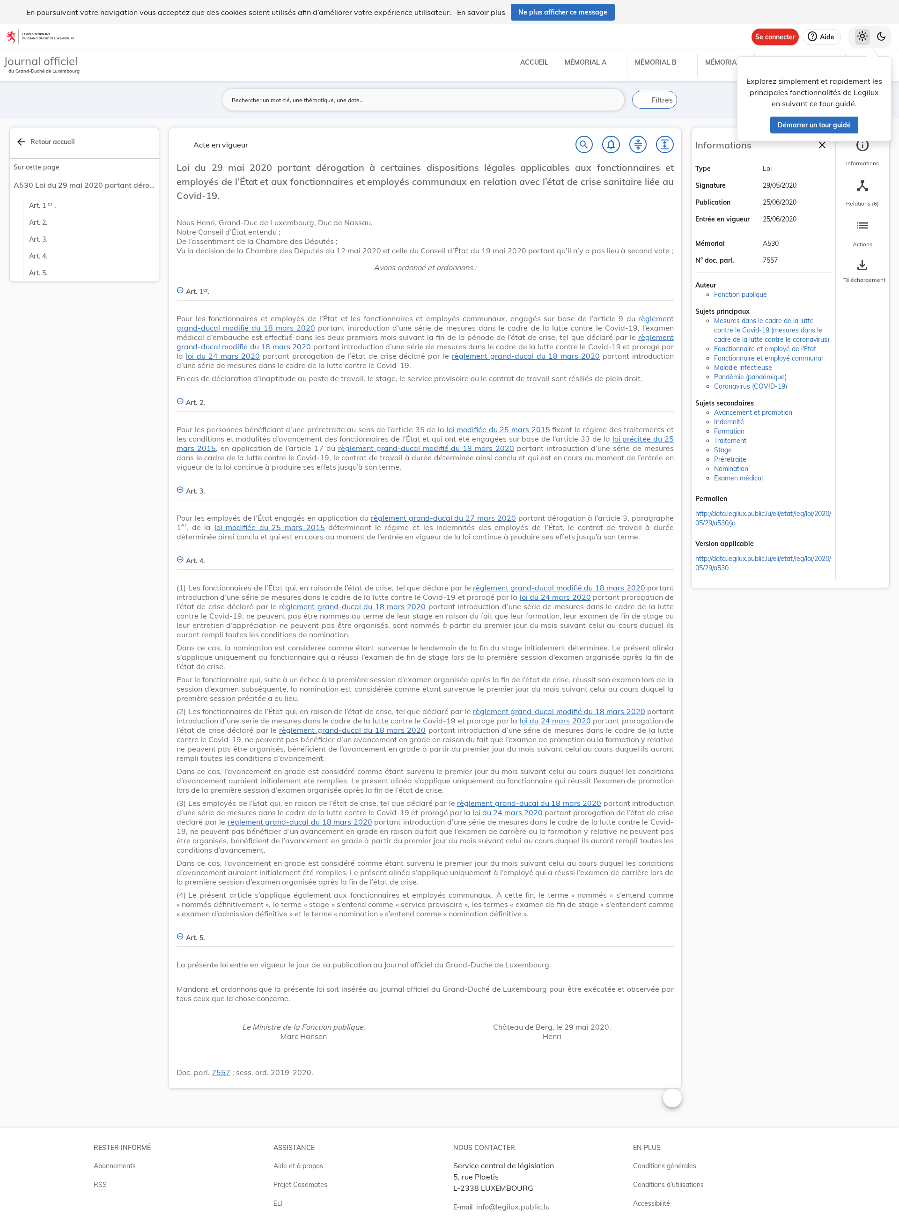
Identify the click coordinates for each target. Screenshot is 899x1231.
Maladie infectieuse (743, 367)
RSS (100, 1184)
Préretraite (730, 459)
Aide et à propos (298, 1166)
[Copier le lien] (740, 499)
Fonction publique (740, 294)
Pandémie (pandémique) (750, 377)
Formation (729, 431)
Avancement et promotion (753, 412)
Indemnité (729, 422)
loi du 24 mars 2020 (223, 356)
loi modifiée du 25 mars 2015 (498, 429)
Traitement (730, 440)
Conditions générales (664, 1166)
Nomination (731, 468)
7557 (221, 1072)
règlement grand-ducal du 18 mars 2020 (526, 356)
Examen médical (738, 478)
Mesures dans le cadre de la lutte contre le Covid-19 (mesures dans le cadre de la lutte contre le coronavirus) (771, 330)
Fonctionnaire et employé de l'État (765, 349)
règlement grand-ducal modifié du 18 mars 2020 (426, 448)
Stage (723, 450)
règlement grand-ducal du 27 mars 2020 (443, 518)
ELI (278, 1203)
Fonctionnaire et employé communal (768, 358)
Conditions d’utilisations (668, 1184)
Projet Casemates (300, 1184)
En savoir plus (481, 12)
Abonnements (115, 1166)
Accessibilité (651, 1203)
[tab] (862, 152)
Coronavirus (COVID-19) (750, 386)
